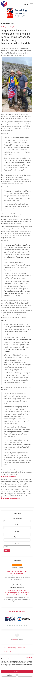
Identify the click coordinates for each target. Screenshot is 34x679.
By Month (17, 537)
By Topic (17, 525)
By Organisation (17, 518)
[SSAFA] (24, 618)
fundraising (10, 26)
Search (17, 544)
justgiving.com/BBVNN (8, 476)
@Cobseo (14, 639)
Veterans (15, 26)
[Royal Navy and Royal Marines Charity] (11, 618)
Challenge (3, 26)
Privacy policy (29, 657)
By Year (17, 531)
